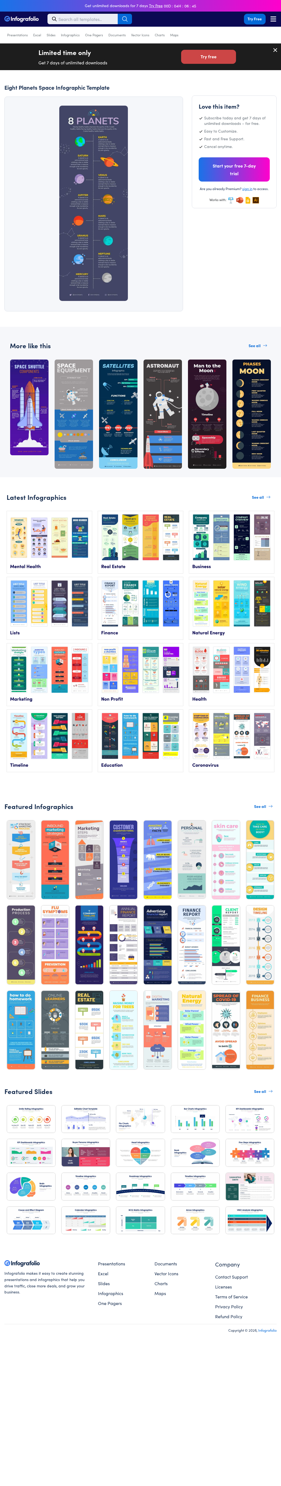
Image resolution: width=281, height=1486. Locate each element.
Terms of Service (231, 1296)
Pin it (24, 111)
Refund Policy (228, 1316)
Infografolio (267, 1330)
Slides (51, 34)
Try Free (255, 18)
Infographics (70, 34)
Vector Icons (140, 34)
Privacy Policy (229, 1306)
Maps (174, 34)
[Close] (275, 50)
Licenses (223, 1287)
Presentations (17, 34)
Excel (37, 34)
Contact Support (231, 1277)
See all (255, 345)
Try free (209, 56)
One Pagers (94, 34)
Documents (117, 34)
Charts (160, 34)
